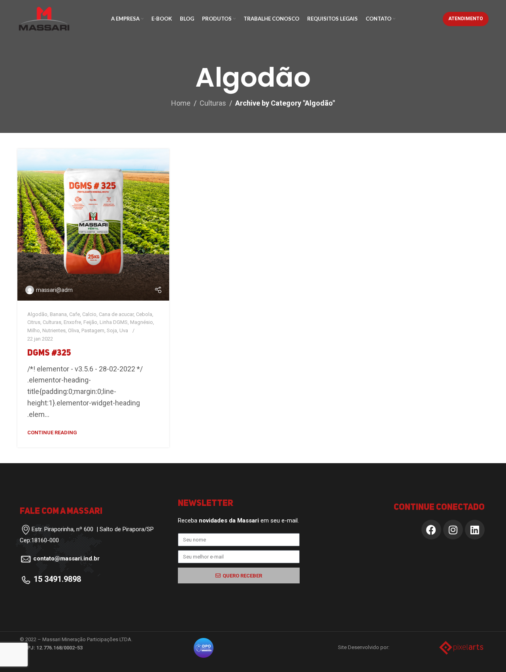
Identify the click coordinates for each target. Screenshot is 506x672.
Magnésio (141, 322)
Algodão (37, 314)
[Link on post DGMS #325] (93, 225)
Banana (58, 314)
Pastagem (92, 330)
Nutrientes (54, 330)
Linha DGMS (114, 322)
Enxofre (72, 322)
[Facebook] (431, 529)
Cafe (74, 314)
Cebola (144, 314)
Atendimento (465, 18)
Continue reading (52, 432)
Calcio (89, 314)
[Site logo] (44, 18)
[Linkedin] (475, 529)
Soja (112, 330)
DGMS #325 (49, 353)
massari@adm (54, 290)
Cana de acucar (116, 314)
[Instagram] (453, 529)
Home (181, 103)
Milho (33, 330)
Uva (123, 330)
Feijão (90, 322)
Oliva (73, 330)
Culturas (213, 103)
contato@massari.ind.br (66, 558)
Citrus (33, 322)
